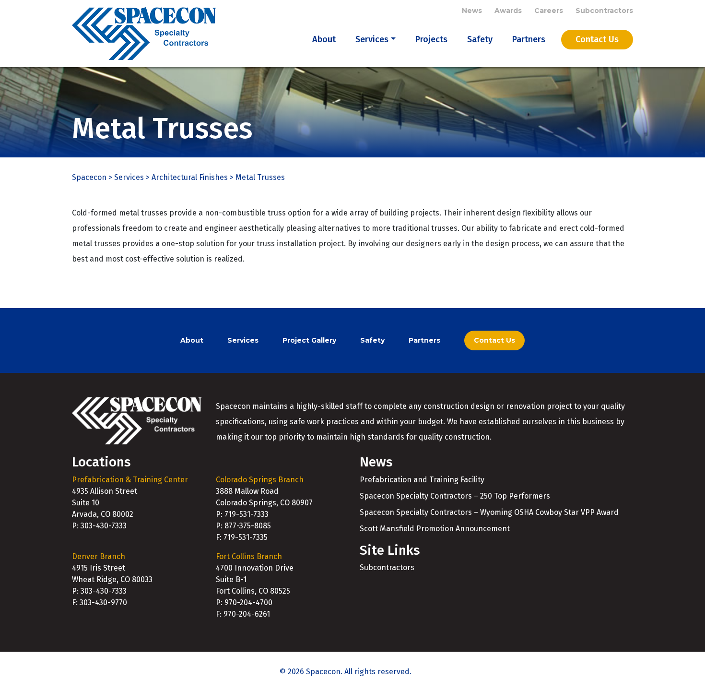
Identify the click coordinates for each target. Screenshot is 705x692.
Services (371, 39)
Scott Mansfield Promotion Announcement (435, 528)
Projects (431, 39)
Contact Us (597, 39)
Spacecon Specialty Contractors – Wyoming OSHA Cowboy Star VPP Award (489, 512)
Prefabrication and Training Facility (422, 479)
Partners (528, 39)
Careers (548, 10)
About (324, 39)
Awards (508, 10)
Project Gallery (309, 340)
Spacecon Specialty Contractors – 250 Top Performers (455, 496)
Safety (480, 39)
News (472, 10)
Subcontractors (604, 10)
